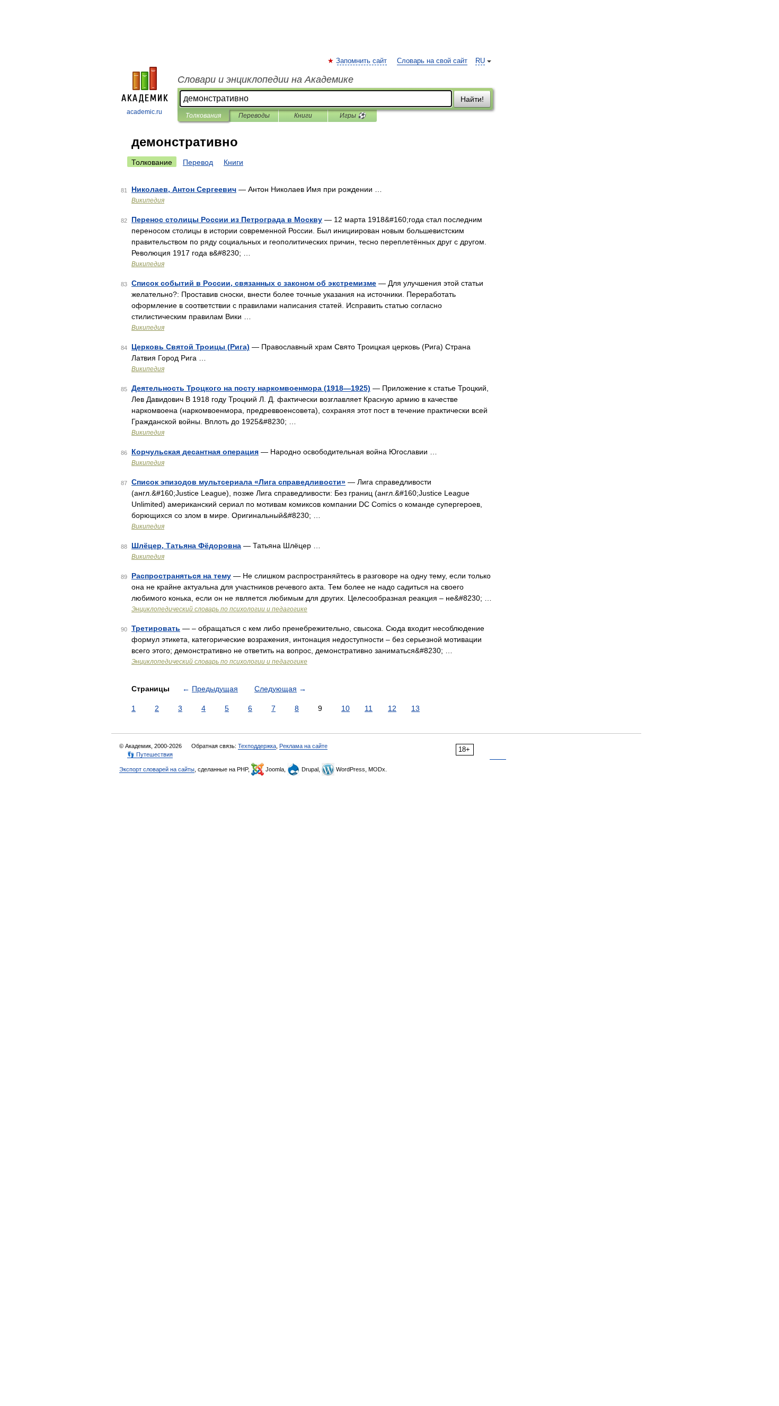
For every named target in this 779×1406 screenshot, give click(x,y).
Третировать (155, 628)
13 (415, 708)
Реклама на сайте (303, 746)
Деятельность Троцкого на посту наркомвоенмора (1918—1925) (250, 388)
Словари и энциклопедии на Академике (265, 79)
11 (369, 708)
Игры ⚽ (353, 115)
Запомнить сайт (362, 61)
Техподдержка (257, 746)
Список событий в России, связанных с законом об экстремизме (253, 283)
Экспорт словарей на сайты (156, 769)
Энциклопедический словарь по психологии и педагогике (219, 609)
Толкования (203, 115)
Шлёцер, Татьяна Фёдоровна (186, 545)
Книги (303, 115)
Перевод (198, 162)
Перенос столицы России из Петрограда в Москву (226, 219)
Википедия (147, 200)
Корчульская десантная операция (195, 451)
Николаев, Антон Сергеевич (183, 189)
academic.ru (144, 112)
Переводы (254, 115)
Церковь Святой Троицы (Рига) (190, 346)
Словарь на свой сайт (432, 61)
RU (480, 61)
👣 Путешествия (150, 754)
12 (392, 708)
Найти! (472, 99)
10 (345, 708)
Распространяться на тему (181, 576)
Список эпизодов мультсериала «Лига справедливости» (238, 482)
